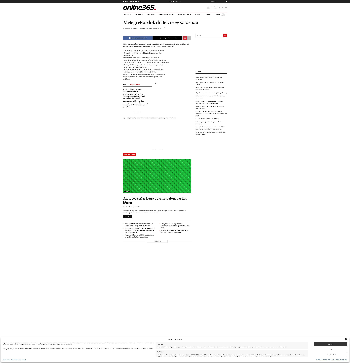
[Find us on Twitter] (222, 7)
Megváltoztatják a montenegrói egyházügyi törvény (211, 93)
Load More (157, 241)
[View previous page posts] (136, 112)
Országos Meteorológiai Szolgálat (157, 118)
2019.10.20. (143, 28)
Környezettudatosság (166, 14)
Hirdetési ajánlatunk (128, 1)
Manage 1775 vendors (321, 359)
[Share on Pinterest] (185, 38)
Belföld (126, 14)
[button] (346, 339)
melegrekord (141, 118)
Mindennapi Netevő (184, 14)
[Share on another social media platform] (189, 38)
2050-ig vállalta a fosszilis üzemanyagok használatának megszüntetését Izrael (134, 96)
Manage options (330, 354)
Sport (218, 14)
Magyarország (132, 118)
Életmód (208, 14)
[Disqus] (157, 270)
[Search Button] (226, 1)
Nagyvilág (138, 14)
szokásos (172, 118)
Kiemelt (127, 191)
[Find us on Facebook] (219, 7)
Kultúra (197, 14)
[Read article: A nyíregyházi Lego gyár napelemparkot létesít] (157, 176)
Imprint (24, 359)
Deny (330, 349)
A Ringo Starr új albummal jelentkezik (207, 118)
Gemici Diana (128, 206)
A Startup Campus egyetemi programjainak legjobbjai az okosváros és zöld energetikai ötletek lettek (211, 113)
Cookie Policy (6, 359)
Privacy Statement (16, 359)
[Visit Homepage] (139, 7)
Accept (330, 344)
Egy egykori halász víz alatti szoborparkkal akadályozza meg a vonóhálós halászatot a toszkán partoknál (140, 230)
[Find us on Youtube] (226, 7)
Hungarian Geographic (131, 28)
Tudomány (150, 14)
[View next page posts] (139, 112)
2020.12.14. (137, 206)
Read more (128, 216)
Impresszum (138, 1)
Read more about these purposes (337, 359)
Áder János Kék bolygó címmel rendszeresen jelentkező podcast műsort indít (175, 226)
